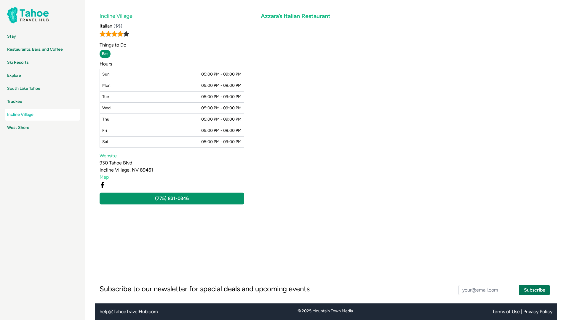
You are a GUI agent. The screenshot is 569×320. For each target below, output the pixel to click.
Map (104, 177)
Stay (11, 36)
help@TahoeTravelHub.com (129, 311)
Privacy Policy (537, 311)
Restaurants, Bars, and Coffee (35, 49)
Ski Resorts (18, 62)
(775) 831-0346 (172, 198)
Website (108, 156)
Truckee (14, 101)
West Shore (18, 127)
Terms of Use (506, 311)
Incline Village (20, 114)
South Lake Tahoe (23, 88)
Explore (14, 75)
